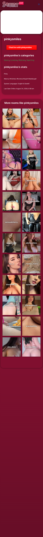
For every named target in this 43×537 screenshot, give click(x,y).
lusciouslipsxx (31, 347)
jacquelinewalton (32, 201)
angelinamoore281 (13, 118)
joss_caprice (31, 118)
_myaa (31, 222)
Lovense (13, 60)
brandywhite (31, 326)
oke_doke (12, 347)
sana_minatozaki (32, 160)
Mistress (22, 60)
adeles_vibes (31, 243)
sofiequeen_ (11, 139)
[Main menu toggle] (39, 4)
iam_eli (12, 160)
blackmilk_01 (11, 284)
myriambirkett (31, 305)
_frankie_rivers (31, 264)
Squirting (30, 60)
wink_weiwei (11, 180)
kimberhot (31, 180)
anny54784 (12, 201)
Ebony (6, 60)
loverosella (11, 326)
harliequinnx (11, 305)
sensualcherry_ (11, 222)
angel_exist (12, 243)
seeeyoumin (31, 139)
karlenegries (31, 284)
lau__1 (11, 264)
